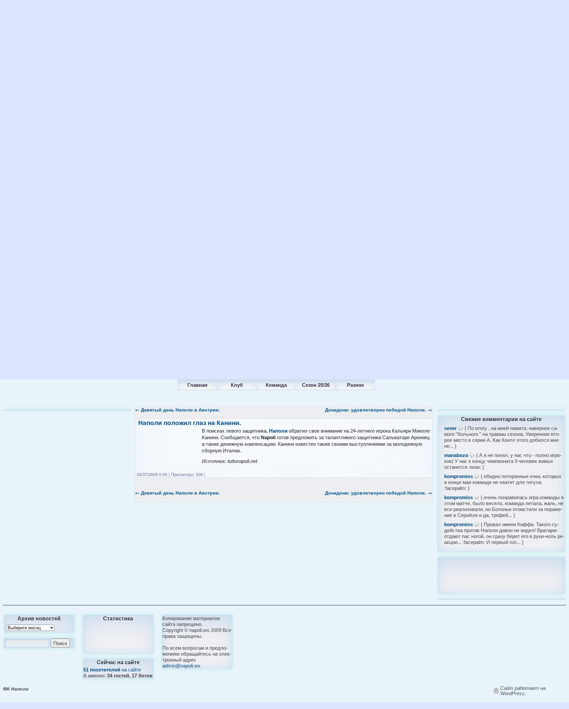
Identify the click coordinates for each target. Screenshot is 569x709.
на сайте (112, 669)
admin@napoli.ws (181, 665)
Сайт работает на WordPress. (523, 691)
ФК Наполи (16, 688)
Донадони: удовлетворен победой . (378, 409)
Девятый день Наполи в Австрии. (177, 409)
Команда (276, 384)
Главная (197, 384)
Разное (355, 384)
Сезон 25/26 (316, 384)
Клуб (237, 384)
